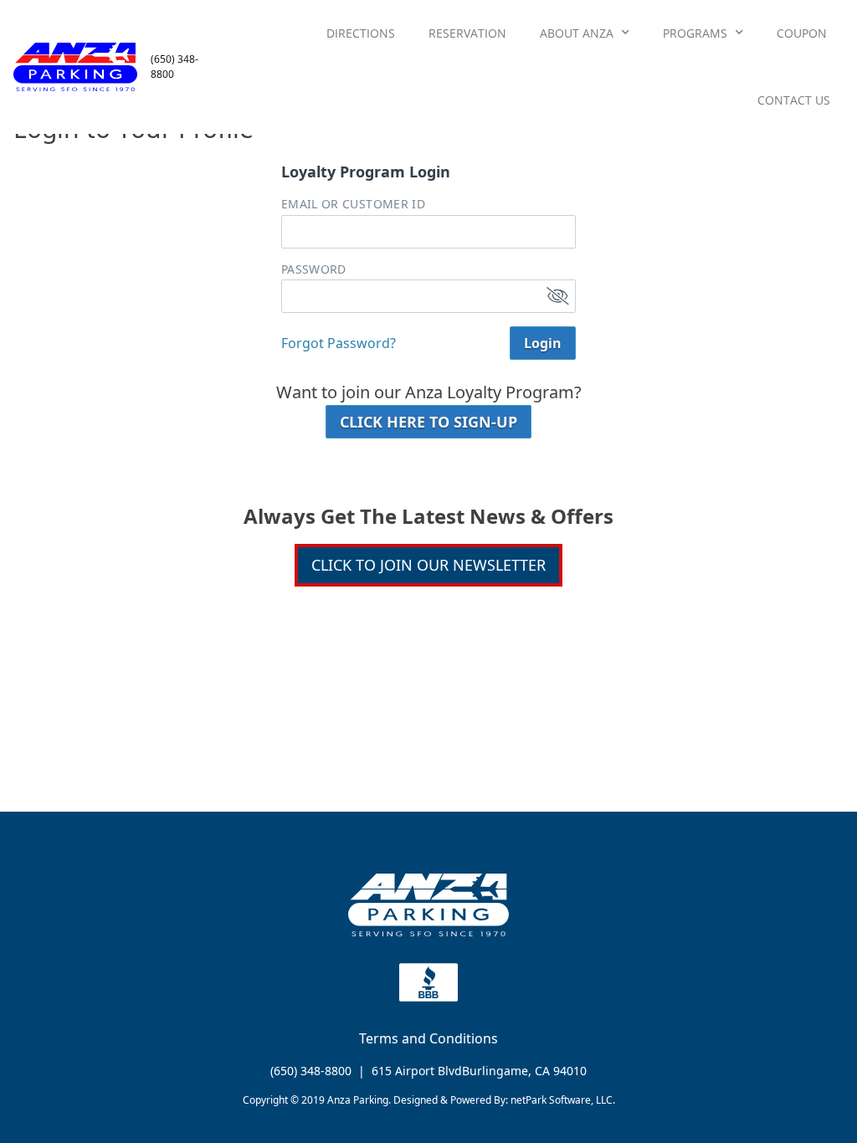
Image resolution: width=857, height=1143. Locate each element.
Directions (360, 33)
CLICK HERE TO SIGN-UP (428, 422)
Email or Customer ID (353, 204)
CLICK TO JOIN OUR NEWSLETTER (428, 565)
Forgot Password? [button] (338, 343)
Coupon (802, 33)
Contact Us (793, 100)
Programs (695, 33)
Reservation (467, 33)
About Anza (576, 33)
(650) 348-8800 (311, 1071)
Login (543, 343)
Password (313, 269)
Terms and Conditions (428, 1038)
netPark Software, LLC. (563, 1100)
